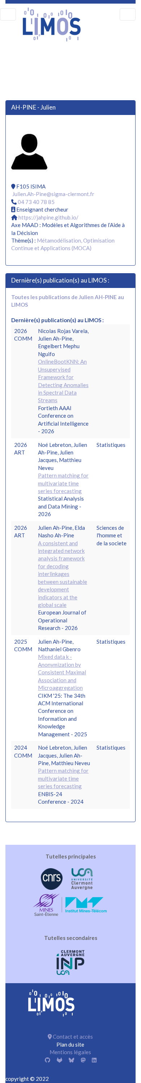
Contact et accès (72, 1036)
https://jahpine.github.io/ (48, 217)
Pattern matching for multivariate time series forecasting (63, 483)
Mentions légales (70, 1052)
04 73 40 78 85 (36, 202)
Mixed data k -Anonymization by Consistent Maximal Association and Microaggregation (62, 672)
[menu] (8, 14)
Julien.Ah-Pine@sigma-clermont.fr (53, 194)
